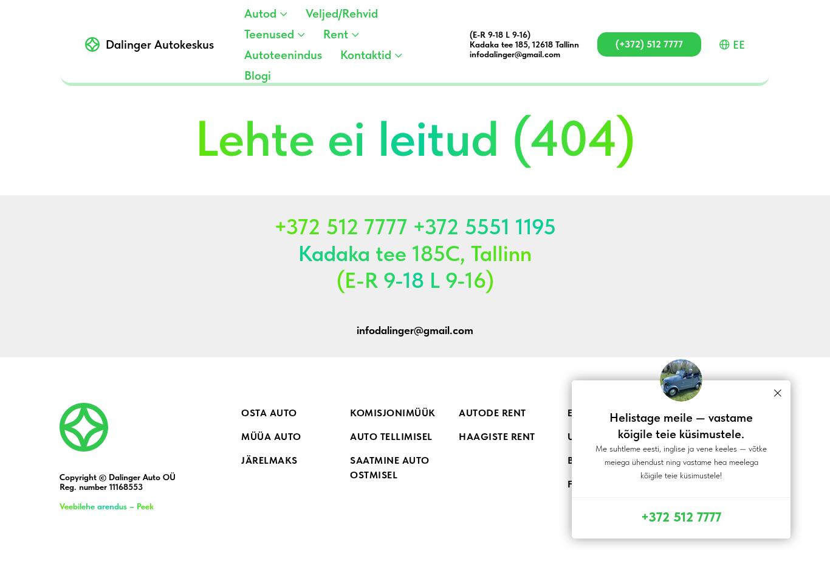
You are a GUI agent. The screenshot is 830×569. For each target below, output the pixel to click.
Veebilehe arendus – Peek (107, 506)
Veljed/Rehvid (342, 13)
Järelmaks (269, 460)
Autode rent (492, 413)
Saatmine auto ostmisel (390, 468)
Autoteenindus (283, 54)
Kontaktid (365, 54)
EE (739, 44)
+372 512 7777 (681, 517)
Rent (335, 34)
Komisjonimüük (393, 413)
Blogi (257, 75)
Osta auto (269, 413)
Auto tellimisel (391, 436)
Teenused (269, 34)
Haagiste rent (497, 436)
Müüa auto (271, 436)
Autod (260, 13)
